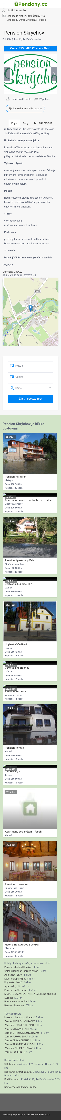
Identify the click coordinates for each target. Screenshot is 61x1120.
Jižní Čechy (33, 15)
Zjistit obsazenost (30, 398)
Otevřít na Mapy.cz (12, 271)
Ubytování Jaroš (13, 982)
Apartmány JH (12, 986)
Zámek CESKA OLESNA (16, 1040)
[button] (30, 308)
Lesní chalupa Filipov (15, 978)
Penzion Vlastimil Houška (17, 967)
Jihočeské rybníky (16, 15)
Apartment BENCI (13, 974)
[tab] (43, 123)
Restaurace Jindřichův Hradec (20, 1087)
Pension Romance (14, 1005)
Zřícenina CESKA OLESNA (18, 1048)
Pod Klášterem (12, 1079)
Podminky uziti (43, 1114)
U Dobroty (9, 1064)
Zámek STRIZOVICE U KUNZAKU (21, 1032)
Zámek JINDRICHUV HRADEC (19, 1021)
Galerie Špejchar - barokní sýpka (21, 971)
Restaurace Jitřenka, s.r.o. (18, 1071)
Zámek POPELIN (13, 1052)
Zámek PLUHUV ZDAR (16, 1036)
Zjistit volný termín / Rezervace (25, 108)
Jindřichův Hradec (17, 10)
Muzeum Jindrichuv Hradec (19, 1017)
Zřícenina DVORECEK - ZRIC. (19, 1025)
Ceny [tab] (25, 123)
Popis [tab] (14, 123)
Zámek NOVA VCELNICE (17, 1029)
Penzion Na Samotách (16, 990)
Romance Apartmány (15, 1001)
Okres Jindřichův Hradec (32, 19)
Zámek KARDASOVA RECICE (19, 1044)
